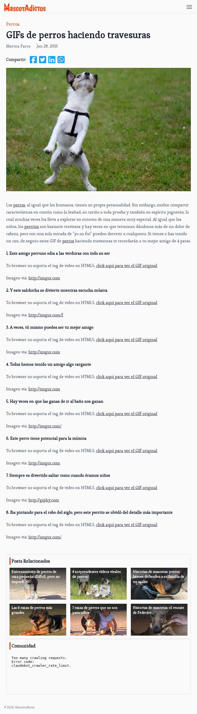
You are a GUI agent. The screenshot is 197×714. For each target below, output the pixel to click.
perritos (31, 226)
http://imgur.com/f (45, 315)
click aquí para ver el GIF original (126, 265)
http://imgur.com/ (45, 426)
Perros (12, 24)
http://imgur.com (44, 278)
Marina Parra (18, 46)
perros (19, 205)
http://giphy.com (43, 500)
